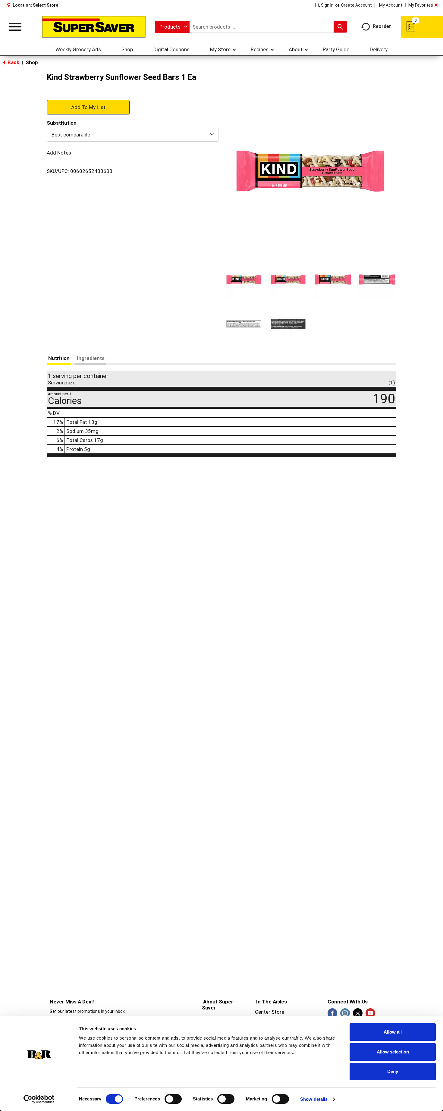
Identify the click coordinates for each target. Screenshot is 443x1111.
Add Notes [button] (59, 153)
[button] (244, 279)
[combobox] (172, 27)
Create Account (356, 5)
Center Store (269, 1012)
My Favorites (420, 5)
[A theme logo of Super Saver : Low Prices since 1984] (94, 27)
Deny (392, 1071)
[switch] (173, 1099)
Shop (32, 62)
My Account (390, 5)
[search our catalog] (340, 27)
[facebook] (332, 1015)
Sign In (327, 5)
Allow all (393, 1031)
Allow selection (393, 1051)
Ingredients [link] (91, 358)
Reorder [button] (382, 26)
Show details (314, 1099)
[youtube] (370, 1015)
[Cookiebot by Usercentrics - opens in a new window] (39, 1099)
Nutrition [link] (59, 358)
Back (12, 62)
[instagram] (345, 1015)
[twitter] (358, 1015)
